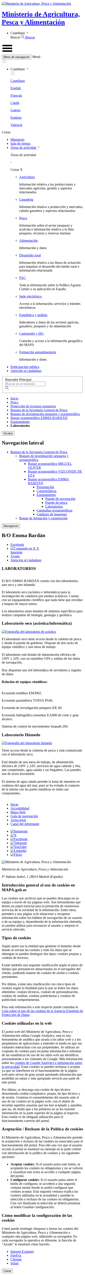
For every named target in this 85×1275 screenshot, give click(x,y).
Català (14, 103)
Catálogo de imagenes (52, 514)
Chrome (16, 1259)
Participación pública (24, 367)
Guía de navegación (24, 816)
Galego (15, 110)
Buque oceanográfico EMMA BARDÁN (39, 418)
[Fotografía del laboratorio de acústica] (29, 632)
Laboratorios (54, 506)
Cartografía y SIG (31, 333)
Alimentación (28, 240)
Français (16, 95)
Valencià (16, 125)
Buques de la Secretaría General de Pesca (38, 410)
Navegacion (10, 526)
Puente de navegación (60, 499)
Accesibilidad (19, 808)
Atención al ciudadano (25, 371)
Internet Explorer (22, 1251)
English (15, 88)
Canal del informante (24, 824)
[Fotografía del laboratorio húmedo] (27, 743)
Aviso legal (18, 820)
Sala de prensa (20, 143)
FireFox (15, 1255)
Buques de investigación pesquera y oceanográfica (45, 414)
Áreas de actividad (23, 147)
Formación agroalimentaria (37, 352)
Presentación (45, 487)
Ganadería (26, 199)
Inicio (14, 398)
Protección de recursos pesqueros (33, 406)
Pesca (23, 218)
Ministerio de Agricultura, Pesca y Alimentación (41, 18)
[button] (42, 57)
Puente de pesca (56, 502)
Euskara (16, 117)
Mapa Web (18, 812)
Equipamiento (20, 422)
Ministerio (17, 139)
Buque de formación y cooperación (43, 518)
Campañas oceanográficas (54, 510)
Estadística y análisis (33, 315)
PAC (22, 278)
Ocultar (8, 433)
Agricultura (27, 177)
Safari (14, 1263)
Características (46, 491)
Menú (36, 57)
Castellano (17, 81)
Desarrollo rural (30, 255)
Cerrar (7, 1271)
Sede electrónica (30, 296)
